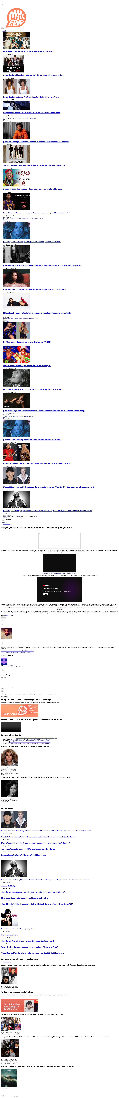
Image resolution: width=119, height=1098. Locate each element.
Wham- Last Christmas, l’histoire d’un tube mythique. (27, 366)
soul (4, 416)
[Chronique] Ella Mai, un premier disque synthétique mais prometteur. (34, 289)
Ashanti (19, 416)
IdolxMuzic (73, 573)
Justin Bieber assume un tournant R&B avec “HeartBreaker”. (17, 652)
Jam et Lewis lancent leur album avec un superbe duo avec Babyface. (34, 165)
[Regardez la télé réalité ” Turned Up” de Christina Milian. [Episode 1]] (13, 72)
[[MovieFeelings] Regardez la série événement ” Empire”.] (16, 48)
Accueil (5, 30)
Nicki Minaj (13, 516)
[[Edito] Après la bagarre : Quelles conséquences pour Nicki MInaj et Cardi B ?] (16, 460)
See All (5, 119)
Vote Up (2, 616)
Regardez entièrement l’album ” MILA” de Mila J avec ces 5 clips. (31, 113)
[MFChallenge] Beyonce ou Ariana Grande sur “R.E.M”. (27, 342)
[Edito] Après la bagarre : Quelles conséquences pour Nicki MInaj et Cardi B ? (37, 463)
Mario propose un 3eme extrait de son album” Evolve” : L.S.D (17, 651)
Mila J (19, 118)
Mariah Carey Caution (32, 318)
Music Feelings (7, 121)
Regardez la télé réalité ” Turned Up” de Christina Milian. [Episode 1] (33, 75)
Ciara (7, 416)
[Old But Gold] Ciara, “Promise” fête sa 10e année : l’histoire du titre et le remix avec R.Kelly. (44, 411)
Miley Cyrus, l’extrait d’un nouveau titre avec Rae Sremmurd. (27, 941)
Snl (12, 615)
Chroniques (6, 221)
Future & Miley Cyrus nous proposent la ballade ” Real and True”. (29, 947)
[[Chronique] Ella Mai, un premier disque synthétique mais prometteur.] (16, 286)
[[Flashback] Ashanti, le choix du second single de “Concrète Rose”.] (16, 386)
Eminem (19, 516)
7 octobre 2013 (9, 665)
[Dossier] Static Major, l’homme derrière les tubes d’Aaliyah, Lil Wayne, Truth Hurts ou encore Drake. (47, 511)
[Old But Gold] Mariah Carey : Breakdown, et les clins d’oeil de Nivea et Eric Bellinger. (38, 837)
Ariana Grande (13, 416)
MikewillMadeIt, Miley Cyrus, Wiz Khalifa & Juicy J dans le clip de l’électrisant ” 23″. (37, 904)
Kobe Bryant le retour (37, 218)
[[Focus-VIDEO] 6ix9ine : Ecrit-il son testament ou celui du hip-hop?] (16, 186)
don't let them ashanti (27, 416)
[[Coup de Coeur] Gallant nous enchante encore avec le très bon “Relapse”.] (16, 138)
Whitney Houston (8, 118)
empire (15, 118)
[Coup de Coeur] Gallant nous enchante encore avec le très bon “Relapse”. (36, 142)
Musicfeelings (7, 962)
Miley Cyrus (7, 615)
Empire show (32, 118)
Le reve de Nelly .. (8, 886)
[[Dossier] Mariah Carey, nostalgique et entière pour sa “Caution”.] (16, 238)
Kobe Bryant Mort (26, 218)
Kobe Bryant (6, 218)
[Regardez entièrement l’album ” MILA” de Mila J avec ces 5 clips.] (16, 109)
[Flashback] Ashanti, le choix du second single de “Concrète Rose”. (32, 389)
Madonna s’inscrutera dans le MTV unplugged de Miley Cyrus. (28, 849)
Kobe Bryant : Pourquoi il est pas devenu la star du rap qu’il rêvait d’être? (35, 213)
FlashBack (6, 321)
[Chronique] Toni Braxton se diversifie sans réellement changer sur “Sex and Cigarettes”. (42, 266)
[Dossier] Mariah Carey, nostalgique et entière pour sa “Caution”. (32, 242)
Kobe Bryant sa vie (15, 218)
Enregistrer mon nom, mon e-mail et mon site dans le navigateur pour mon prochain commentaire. (29, 694)
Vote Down (3, 618)
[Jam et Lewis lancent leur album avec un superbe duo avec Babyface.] (16, 162)
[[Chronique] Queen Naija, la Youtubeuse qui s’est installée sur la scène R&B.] (16, 310)
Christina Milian (25, 118)
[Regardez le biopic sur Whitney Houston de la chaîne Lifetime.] (16, 94)
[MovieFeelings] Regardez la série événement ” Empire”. (28, 51)
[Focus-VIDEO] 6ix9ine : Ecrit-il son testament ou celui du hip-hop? (32, 189)
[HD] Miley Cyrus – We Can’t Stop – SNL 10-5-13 (55, 573)
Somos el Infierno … (9, 935)
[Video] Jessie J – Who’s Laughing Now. (18, 929)
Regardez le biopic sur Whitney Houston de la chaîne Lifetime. (31, 97)
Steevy (2, 639)
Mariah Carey (6, 318)
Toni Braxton (14, 318)
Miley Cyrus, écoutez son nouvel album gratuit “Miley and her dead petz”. (33, 892)
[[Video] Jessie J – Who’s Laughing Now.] (9, 925)
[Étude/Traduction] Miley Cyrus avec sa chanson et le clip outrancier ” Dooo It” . (36, 843)
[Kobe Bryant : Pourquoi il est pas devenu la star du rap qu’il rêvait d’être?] (16, 209)
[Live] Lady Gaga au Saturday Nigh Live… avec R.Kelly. (24, 898)
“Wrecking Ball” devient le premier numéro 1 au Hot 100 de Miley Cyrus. (32, 953)
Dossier (24, 318)
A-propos (8, 519)
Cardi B (23, 516)
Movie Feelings (7, 31)
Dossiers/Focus (7, 419)
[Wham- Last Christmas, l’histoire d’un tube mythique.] (16, 362)
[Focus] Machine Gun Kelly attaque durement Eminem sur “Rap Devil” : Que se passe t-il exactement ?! (48, 487)
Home (5, 522)
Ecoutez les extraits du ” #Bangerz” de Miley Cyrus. (23, 855)
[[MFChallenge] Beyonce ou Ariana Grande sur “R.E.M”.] (16, 339)
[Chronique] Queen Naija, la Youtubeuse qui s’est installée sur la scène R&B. (37, 313)
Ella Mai (20, 318)
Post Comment (4, 696)
